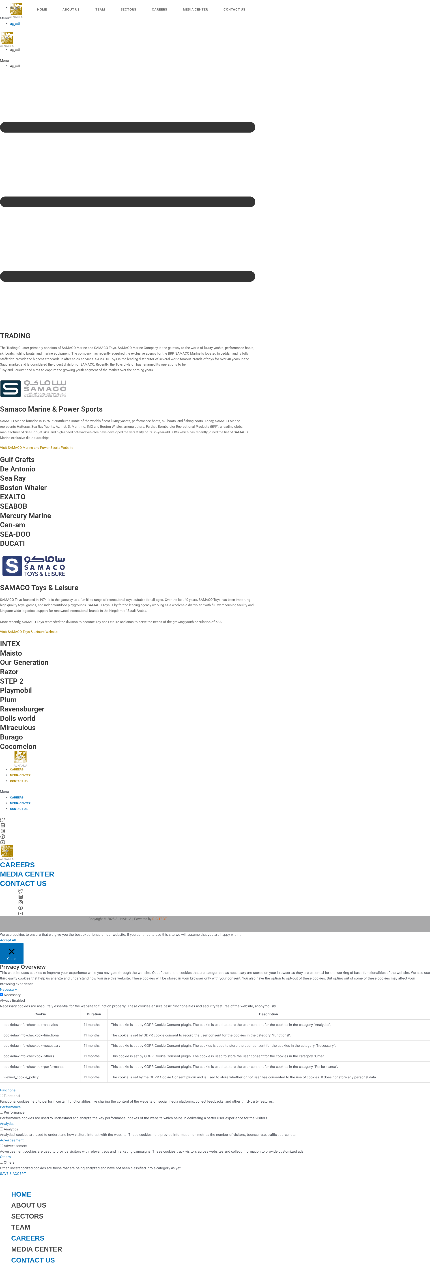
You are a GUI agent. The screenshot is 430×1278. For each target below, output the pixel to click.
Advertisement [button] (12, 1140)
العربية (15, 24)
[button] (127, 60)
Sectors (128, 9)
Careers (159, 9)
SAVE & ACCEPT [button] (13, 1173)
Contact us (19, 781)
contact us (23, 883)
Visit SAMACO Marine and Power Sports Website (36, 448)
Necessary (12, 995)
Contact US (33, 1260)
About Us (71, 9)
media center (27, 874)
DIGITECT (159, 919)
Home (42, 9)
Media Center (195, 9)
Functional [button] (8, 1090)
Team (100, 9)
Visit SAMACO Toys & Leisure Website (29, 632)
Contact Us (234, 9)
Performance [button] (10, 1107)
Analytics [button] (7, 1123)
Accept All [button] (8, 940)
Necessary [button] (8, 989)
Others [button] (5, 1157)
